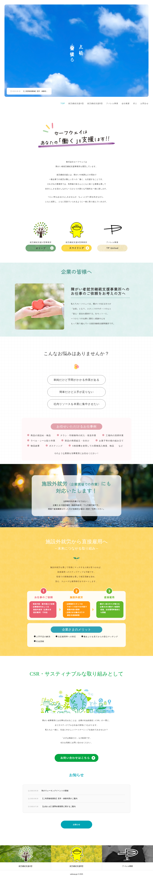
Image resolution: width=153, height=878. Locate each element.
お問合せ (144, 103)
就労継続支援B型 (95, 103)
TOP (63, 103)
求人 (135, 103)
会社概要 (126, 103)
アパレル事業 (112, 103)
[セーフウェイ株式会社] (26, 103)
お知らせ (76, 824)
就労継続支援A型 (76, 103)
